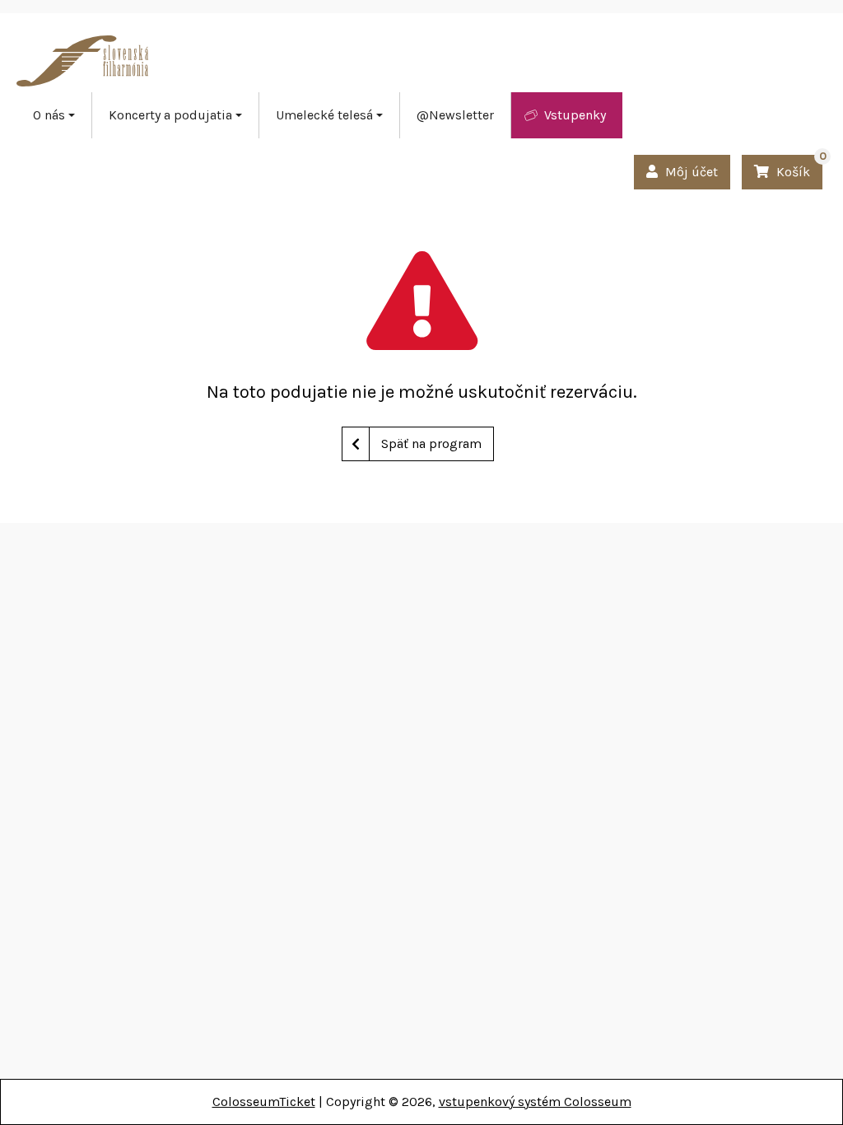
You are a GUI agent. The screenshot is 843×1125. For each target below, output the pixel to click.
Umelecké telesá (324, 115)
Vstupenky (575, 115)
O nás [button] (49, 115)
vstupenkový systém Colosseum (535, 1101)
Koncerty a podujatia (170, 115)
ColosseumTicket (263, 1101)
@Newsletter (455, 115)
